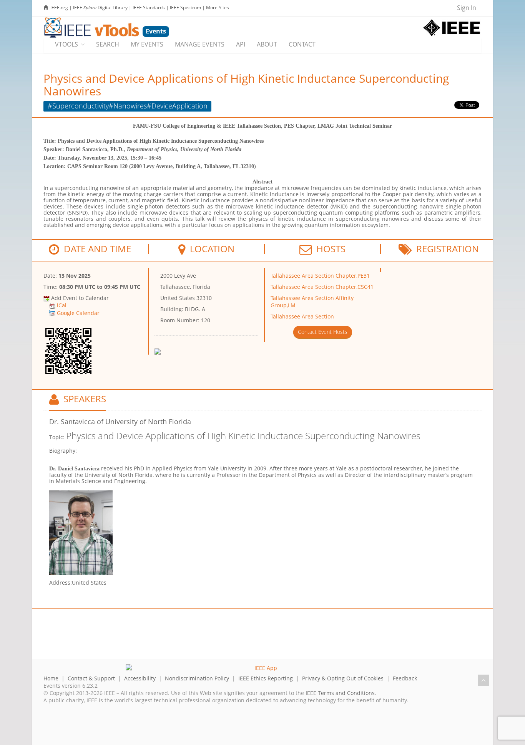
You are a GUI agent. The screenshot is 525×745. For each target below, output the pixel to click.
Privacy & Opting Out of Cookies (343, 678)
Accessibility (140, 678)
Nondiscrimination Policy (197, 678)
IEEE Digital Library (100, 7)
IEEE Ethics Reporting (265, 678)
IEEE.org (59, 7)
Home (50, 678)
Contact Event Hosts (322, 331)
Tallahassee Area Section (302, 316)
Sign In (466, 7)
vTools (66, 44)
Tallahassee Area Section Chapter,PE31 (320, 275)
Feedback (405, 678)
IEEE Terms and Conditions (340, 693)
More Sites (217, 7)
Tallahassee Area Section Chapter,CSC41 (322, 286)
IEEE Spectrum (185, 7)
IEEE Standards (149, 7)
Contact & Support (91, 678)
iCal (61, 305)
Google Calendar (78, 313)
